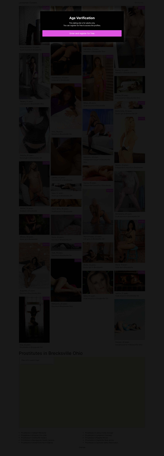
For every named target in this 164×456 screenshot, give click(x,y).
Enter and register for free (82, 33)
